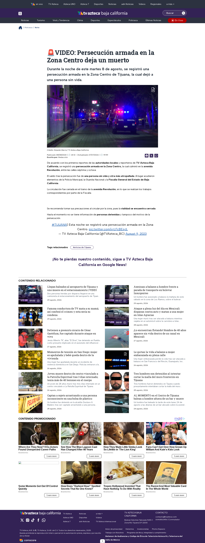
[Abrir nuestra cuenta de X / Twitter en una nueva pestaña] (22, 520)
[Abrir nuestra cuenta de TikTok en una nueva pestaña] (33, 520)
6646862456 (161, 519)
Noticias (112, 4)
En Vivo (179, 20)
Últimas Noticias (153, 20)
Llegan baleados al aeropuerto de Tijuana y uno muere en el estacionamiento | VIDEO (72, 288)
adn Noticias (127, 4)
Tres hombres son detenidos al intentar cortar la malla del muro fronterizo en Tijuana (157, 377)
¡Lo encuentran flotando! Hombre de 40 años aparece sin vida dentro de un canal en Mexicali (160, 333)
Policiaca (133, 20)
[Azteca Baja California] (102, 13)
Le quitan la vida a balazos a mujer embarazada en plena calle (154, 353)
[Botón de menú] (20, 13)
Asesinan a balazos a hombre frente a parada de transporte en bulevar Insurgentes (156, 290)
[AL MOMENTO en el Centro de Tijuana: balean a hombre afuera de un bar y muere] (117, 403)
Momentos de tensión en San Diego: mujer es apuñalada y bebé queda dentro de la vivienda (72, 355)
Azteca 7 (84, 4)
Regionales (156, 4)
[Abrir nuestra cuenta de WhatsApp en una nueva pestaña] (43, 520)
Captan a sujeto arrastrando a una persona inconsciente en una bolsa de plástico (72, 397)
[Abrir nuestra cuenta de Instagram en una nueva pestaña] (27, 520)
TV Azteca (53, 4)
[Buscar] (183, 13)
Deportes (98, 4)
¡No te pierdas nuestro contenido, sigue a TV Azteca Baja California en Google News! (102, 262)
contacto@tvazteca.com (166, 517)
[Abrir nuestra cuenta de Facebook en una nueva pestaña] (38, 520)
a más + (170, 4)
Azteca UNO (69, 4)
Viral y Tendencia (61, 20)
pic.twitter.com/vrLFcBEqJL (108, 229)
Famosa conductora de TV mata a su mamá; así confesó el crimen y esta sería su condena (73, 311)
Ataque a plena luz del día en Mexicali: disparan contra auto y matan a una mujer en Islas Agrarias (159, 311)
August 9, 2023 (136, 233)
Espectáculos (114, 20)
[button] (102, 541)
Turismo (41, 20)
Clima (80, 20)
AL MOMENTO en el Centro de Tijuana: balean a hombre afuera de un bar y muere (159, 397)
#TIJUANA (59, 224)
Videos (142, 4)
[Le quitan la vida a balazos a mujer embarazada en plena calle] (117, 360)
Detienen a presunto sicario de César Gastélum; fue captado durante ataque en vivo (71, 333)
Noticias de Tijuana (82, 247)
